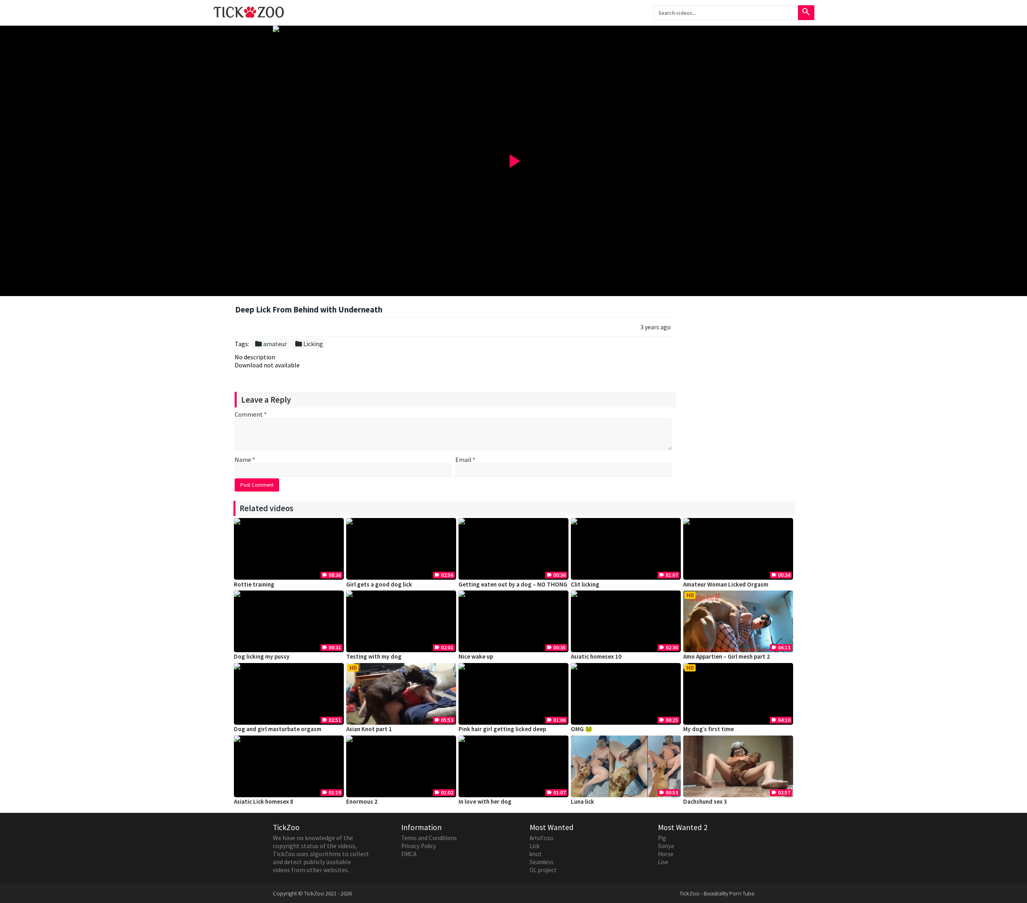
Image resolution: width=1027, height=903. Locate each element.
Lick (535, 846)
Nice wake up (476, 656)
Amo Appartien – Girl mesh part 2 (726, 656)
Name (245, 460)
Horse (666, 854)
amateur (270, 344)
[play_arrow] (513, 29)
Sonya (666, 846)
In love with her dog (485, 801)
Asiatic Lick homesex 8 (263, 801)
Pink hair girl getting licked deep (502, 729)
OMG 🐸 (582, 729)
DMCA (408, 854)
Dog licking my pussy (262, 656)
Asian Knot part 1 (369, 729)
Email (465, 460)
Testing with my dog (374, 656)
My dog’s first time (708, 729)
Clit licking (585, 584)
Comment (251, 414)
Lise (663, 862)
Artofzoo (541, 838)
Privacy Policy (418, 846)
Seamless (542, 862)
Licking (308, 344)
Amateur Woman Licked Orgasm (725, 584)
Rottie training (254, 584)
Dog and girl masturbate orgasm (277, 729)
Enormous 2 (362, 801)
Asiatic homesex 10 (596, 656)
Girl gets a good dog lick (379, 584)
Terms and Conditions (429, 838)
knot (536, 854)
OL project (543, 870)
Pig (662, 838)
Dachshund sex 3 (705, 801)
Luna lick (582, 801)
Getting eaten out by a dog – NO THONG (513, 584)
